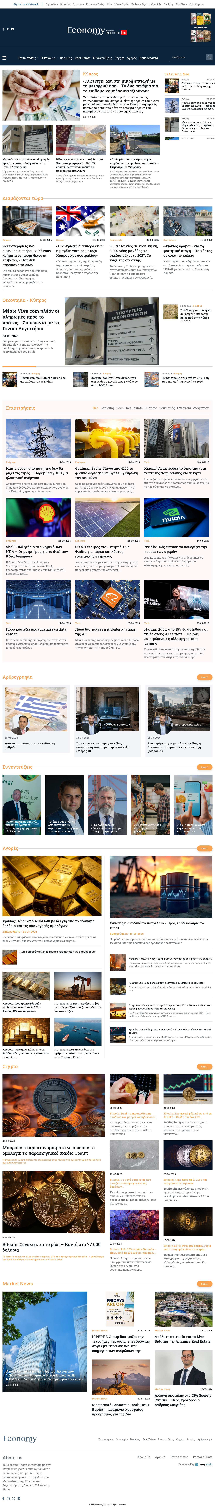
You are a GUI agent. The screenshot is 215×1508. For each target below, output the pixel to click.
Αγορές (132, 57)
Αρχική (160, 1457)
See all (204, 677)
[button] (4, 58)
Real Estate (83, 57)
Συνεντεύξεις (102, 57)
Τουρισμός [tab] (167, 408)
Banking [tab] (107, 408)
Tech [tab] (120, 408)
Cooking (169, 4)
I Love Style (121, 4)
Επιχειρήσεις (27, 57)
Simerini (65, 4)
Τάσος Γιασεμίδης (43, 724)
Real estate (116, 239)
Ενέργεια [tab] (184, 408)
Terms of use (179, 1457)
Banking (66, 57)
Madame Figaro (140, 4)
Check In (156, 4)
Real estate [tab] (134, 408)
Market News (17, 1283)
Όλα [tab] (96, 408)
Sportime (78, 4)
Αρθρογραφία (148, 57)
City (109, 4)
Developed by (187, 1464)
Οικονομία (48, 57)
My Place (181, 4)
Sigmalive (52, 4)
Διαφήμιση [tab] (201, 408)
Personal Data (203, 1457)
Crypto (119, 57)
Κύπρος (6, 239)
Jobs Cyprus (196, 4)
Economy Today (95, 4)
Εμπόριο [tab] (151, 408)
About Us (143, 1457)
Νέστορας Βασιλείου (117, 724)
